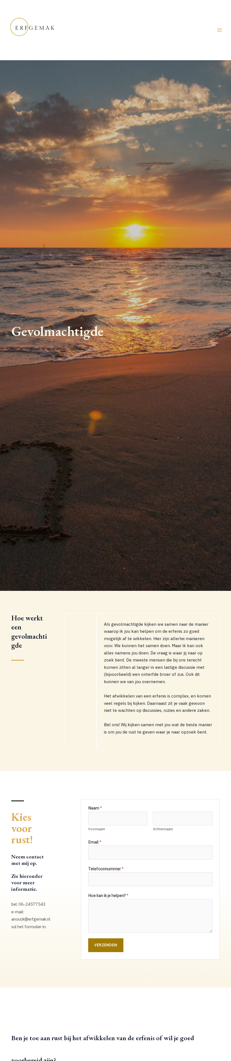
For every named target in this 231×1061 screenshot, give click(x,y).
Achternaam (163, 829)
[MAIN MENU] (219, 30)
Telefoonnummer (106, 868)
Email (94, 842)
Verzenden (105, 945)
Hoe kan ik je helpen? (108, 895)
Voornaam (96, 829)
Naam (95, 808)
